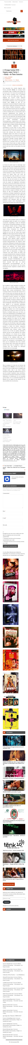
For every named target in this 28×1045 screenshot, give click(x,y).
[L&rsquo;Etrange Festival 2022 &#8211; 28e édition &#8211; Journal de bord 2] (7, 415)
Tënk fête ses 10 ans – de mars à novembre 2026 (13, 850)
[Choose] (11, 579)
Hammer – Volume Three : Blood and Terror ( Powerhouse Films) (14, 468)
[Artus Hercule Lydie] (11, 692)
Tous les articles (7, 1)
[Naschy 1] (11, 670)
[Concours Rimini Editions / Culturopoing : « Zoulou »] (13, 29)
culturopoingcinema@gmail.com (10, 460)
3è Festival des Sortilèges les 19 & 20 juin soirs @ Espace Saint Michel (13, 821)
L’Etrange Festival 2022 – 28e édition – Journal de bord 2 (7, 420)
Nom (4, 511)
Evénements (8, 78)
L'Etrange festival (8, 81)
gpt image (5, 1015)
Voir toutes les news (9, 884)
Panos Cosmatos (8, 80)
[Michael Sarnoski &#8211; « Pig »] (17, 415)
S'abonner (6, 902)
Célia (4, 974)
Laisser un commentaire (17, 85)
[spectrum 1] (11, 729)
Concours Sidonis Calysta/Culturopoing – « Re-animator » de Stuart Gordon (12, 965)
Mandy (17, 80)
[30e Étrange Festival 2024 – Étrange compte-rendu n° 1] (7, 430)
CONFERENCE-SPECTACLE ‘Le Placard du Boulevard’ (13, 778)
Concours (21, 1)
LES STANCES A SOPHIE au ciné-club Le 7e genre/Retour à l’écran (12, 806)
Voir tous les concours (13, 40)
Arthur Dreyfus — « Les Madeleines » (16, 974)
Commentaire (6, 493)
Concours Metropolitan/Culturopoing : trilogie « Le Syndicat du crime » (12, 1019)
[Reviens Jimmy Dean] (11, 601)
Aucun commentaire (7, 85)
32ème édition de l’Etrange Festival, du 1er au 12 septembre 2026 (13, 747)
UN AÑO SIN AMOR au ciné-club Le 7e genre (12, 792)
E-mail (4, 518)
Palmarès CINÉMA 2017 (15, 1015)
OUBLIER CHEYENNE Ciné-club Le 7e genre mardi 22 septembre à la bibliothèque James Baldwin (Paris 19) (14, 763)
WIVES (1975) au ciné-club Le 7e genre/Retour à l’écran (13, 879)
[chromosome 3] (11, 647)
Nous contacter (7, 7)
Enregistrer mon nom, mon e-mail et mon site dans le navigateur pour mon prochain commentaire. (13, 535)
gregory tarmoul (6, 969)
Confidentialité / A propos (10, 4)
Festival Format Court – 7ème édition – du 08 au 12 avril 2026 (14, 836)
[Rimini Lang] (11, 706)
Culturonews (15, 1)
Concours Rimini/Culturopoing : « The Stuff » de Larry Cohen (13, 1001)
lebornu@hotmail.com (7, 459)
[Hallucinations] (11, 624)
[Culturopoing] (13, 25)
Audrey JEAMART (8, 77)
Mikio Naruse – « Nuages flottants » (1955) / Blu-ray (13, 864)
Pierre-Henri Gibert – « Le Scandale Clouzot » (13, 465)
